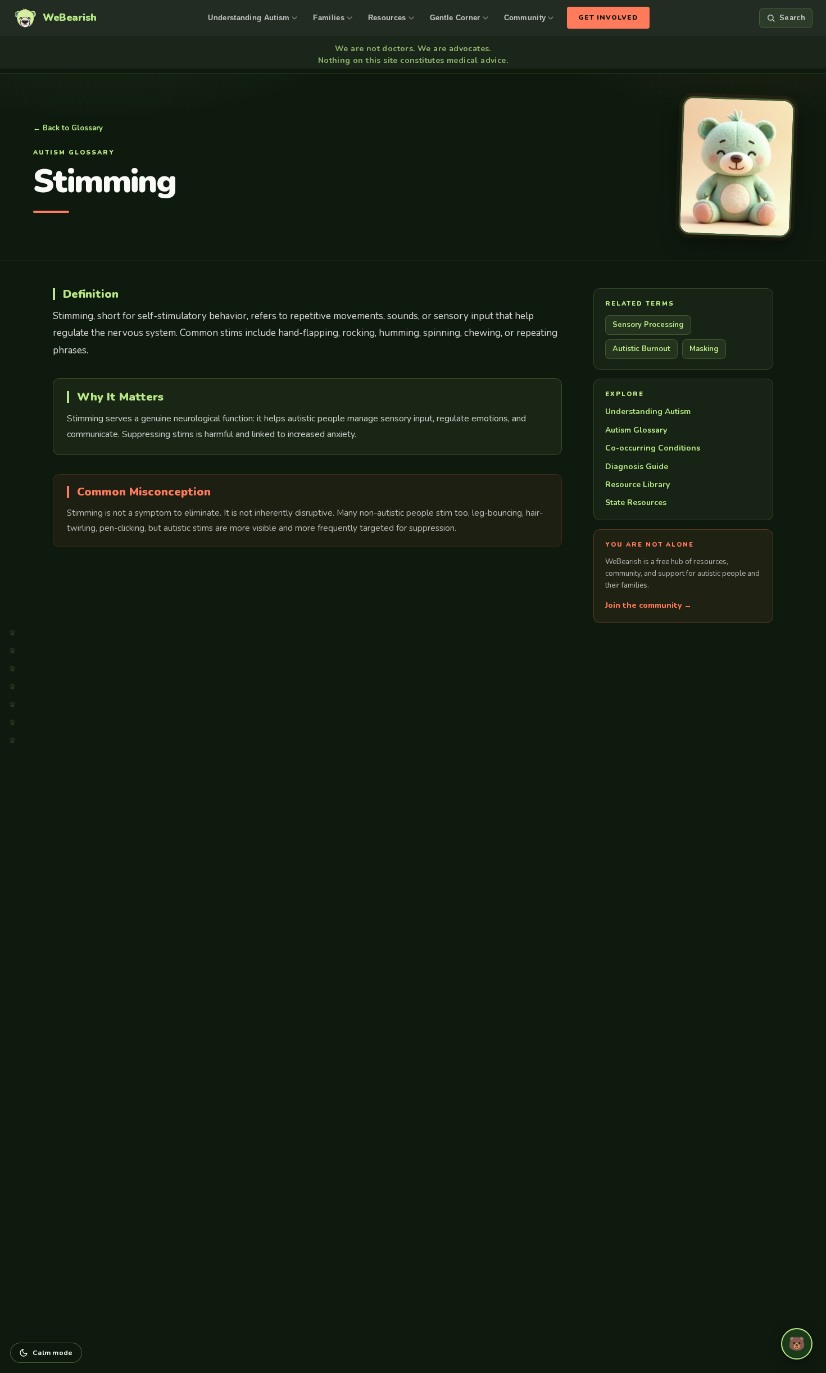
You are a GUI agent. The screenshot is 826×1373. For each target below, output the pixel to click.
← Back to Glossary (68, 128)
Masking (704, 349)
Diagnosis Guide (636, 466)
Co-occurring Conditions (652, 448)
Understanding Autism (248, 17)
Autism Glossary (636, 430)
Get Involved (608, 17)
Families (328, 17)
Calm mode (53, 1352)
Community (525, 17)
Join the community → (648, 605)
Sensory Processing (648, 325)
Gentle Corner (455, 17)
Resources (387, 17)
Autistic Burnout (641, 349)
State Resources (635, 502)
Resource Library (637, 484)
